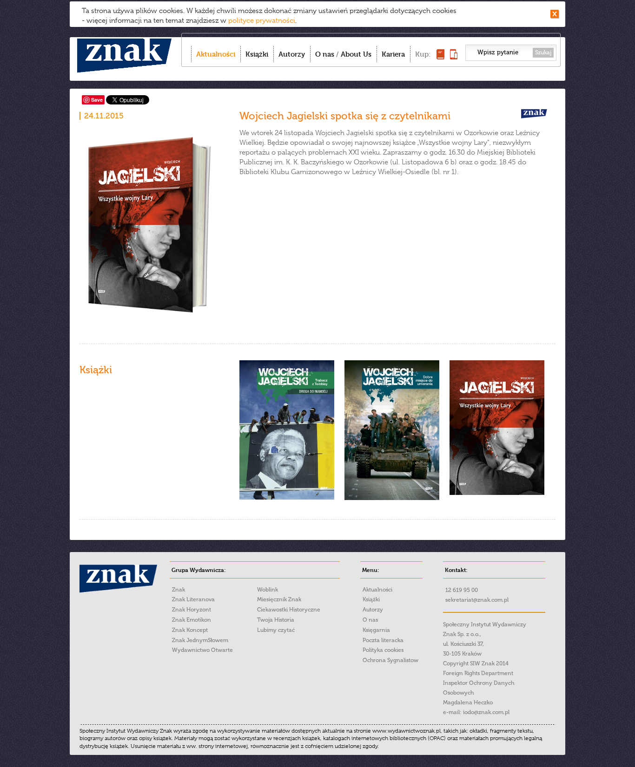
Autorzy (291, 54)
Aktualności (215, 54)
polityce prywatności (261, 20)
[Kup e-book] (453, 57)
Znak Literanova (193, 599)
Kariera (393, 54)
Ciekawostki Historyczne (288, 609)
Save (97, 99)
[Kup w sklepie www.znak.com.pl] (286, 497)
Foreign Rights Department (478, 673)
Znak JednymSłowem (200, 640)
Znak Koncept (190, 630)
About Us (356, 54)
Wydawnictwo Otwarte (202, 650)
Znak (178, 589)
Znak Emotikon (191, 620)
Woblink (267, 589)
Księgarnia (376, 630)
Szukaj (543, 52)
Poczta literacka (383, 640)
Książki (256, 54)
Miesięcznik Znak (279, 599)
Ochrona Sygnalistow (390, 660)
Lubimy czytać (276, 630)
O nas (324, 54)
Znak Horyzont (191, 609)
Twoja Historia (275, 620)
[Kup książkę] (440, 57)
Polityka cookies (383, 650)
